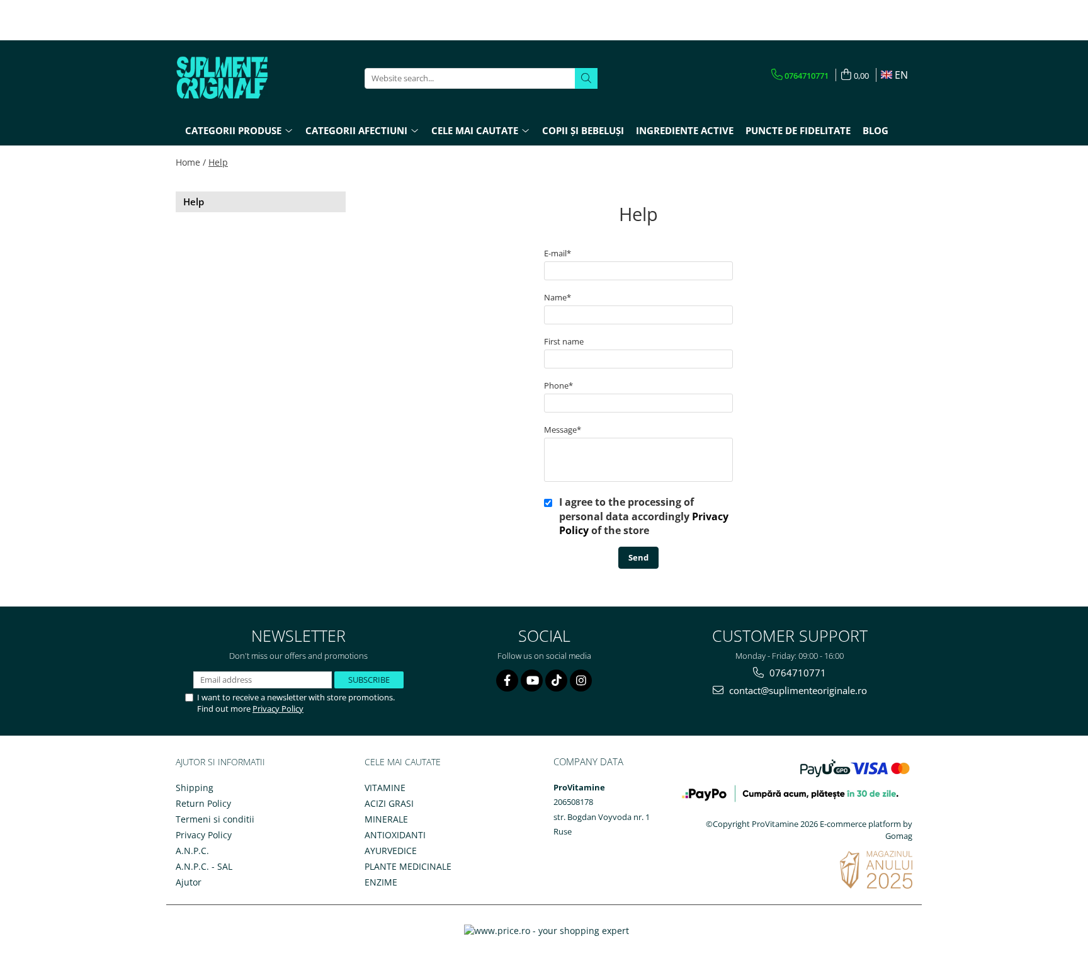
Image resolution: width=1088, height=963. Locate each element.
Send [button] (638, 557)
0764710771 (796, 672)
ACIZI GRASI (389, 803)
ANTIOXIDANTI (395, 835)
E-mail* (557, 253)
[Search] (586, 78)
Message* (562, 429)
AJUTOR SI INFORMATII (220, 762)
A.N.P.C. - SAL (204, 866)
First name (564, 341)
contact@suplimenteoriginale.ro (797, 690)
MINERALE (386, 819)
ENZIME (381, 882)
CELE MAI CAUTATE (403, 762)
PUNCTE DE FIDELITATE (798, 130)
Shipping (194, 788)
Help (218, 162)
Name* (557, 297)
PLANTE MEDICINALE (408, 866)
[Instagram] (581, 681)
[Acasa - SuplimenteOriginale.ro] (239, 78)
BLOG (875, 130)
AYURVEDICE (391, 851)
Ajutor (188, 882)
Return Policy (203, 803)
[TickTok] (556, 681)
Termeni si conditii (215, 819)
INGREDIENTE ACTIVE (685, 130)
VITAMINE (385, 788)
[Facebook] (507, 681)
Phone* (558, 385)
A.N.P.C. (192, 851)
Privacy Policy (277, 708)
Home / (191, 162)
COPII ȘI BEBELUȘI (583, 130)
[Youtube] (532, 681)
